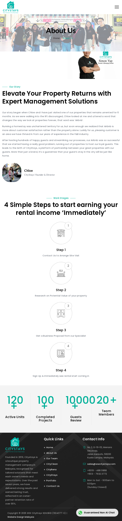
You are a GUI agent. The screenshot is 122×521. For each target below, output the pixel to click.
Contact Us (53, 486)
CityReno (51, 469)
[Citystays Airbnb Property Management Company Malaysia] (10, 7)
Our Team (52, 458)
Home (56, 38)
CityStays (51, 475)
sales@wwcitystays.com (101, 463)
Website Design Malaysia (20, 516)
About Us (51, 452)
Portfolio (51, 480)
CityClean (52, 463)
